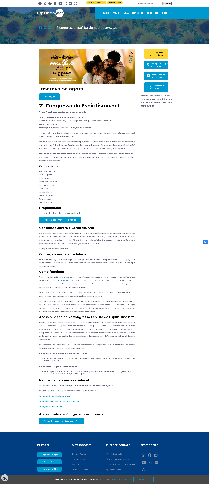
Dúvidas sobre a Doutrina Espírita (121, 464)
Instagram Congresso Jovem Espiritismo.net (59, 401)
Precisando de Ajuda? (96, 3)
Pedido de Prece (115, 3)
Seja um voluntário (50, 469)
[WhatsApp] (45, 3)
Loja (126, 13)
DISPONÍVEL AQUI (65, 280)
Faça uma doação (50, 455)
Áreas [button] (116, 13)
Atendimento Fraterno (119, 459)
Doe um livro (49, 462)
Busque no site (78, 459)
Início (106, 13)
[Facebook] (50, 3)
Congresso (152, 13)
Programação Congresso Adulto (60, 219)
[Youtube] (60, 3)
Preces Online (115, 470)
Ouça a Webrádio (80, 454)
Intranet (75, 464)
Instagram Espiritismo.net (50, 406)
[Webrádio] (75, 3)
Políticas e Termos (80, 470)
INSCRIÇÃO (49, 96)
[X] (55, 3)
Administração (115, 454)
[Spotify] (70, 3)
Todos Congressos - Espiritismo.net (61, 421)
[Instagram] (65, 3)
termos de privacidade (121, 479)
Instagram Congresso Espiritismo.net (55, 396)
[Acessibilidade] (40, 3)
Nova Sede (137, 13)
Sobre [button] (165, 13)
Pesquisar (167, 3)
